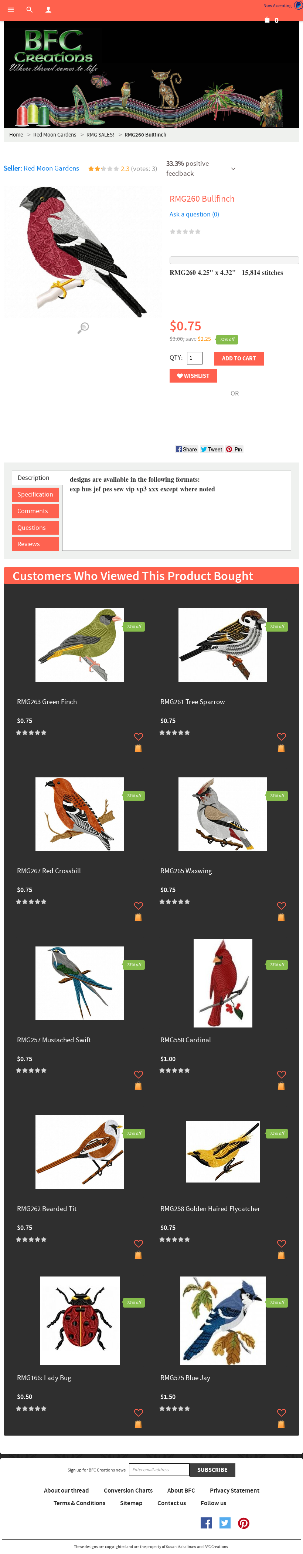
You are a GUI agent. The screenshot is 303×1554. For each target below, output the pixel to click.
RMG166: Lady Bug (44, 1378)
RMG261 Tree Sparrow (192, 702)
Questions (31, 528)
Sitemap (131, 1503)
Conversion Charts (128, 1491)
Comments (32, 511)
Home (16, 134)
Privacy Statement (234, 1491)
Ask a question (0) (194, 214)
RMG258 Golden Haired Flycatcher (210, 1209)
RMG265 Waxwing (186, 871)
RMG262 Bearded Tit (46, 1209)
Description (34, 478)
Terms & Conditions (79, 1503)
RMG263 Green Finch (47, 702)
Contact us (171, 1503)
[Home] (53, 51)
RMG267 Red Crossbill (49, 871)
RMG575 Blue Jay (185, 1378)
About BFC (181, 1491)
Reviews (28, 544)
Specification (35, 494)
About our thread (66, 1491)
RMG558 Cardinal (185, 1041)
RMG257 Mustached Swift (54, 1041)
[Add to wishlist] (138, 736)
